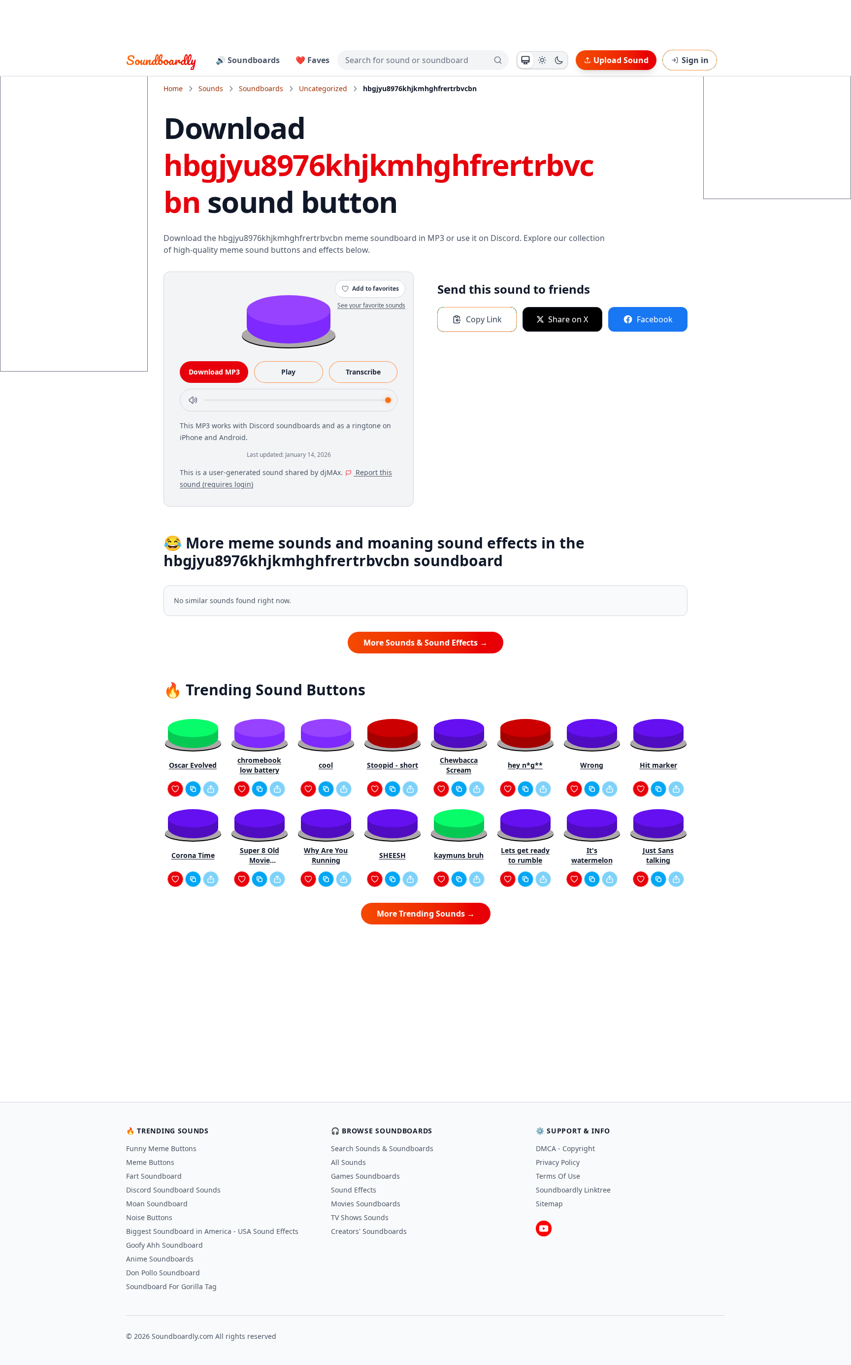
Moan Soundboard (157, 1203)
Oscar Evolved (193, 765)
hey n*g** (525, 765)
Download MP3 (214, 371)
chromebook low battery (259, 765)
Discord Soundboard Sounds (173, 1189)
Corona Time (193, 855)
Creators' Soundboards (369, 1231)
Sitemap (549, 1203)
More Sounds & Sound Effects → (425, 642)
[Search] (498, 60)
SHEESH (392, 855)
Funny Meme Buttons (161, 1148)
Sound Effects (353, 1189)
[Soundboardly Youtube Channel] (544, 1228)
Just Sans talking (658, 855)
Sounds (210, 88)
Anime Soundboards (160, 1258)
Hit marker (658, 765)
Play (288, 371)
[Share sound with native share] (211, 789)
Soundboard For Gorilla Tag (171, 1286)
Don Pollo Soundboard (163, 1272)
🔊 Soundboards (248, 60)
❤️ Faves (312, 60)
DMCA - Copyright (565, 1148)
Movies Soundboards (365, 1203)
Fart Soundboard (154, 1176)
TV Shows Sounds (360, 1217)
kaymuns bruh (459, 855)
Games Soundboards (365, 1176)
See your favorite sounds (371, 305)
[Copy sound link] (193, 789)
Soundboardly (161, 60)
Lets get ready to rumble (525, 855)
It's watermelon (592, 855)
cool (326, 765)
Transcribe (363, 371)
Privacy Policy (558, 1162)
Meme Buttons (150, 1162)
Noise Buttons (149, 1217)
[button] (288, 318)
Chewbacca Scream (459, 765)
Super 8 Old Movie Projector (259, 855)
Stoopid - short (392, 765)
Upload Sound (621, 60)
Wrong (591, 765)
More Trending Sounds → (426, 913)
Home (173, 88)
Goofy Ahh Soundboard (164, 1245)
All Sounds (348, 1162)
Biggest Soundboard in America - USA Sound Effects (212, 1231)
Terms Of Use (558, 1176)
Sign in (695, 60)
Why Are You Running (326, 855)
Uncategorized (323, 88)
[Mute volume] (193, 400)
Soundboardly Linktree (573, 1189)
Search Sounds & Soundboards (382, 1148)
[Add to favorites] (175, 789)
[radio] (525, 60)
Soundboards (261, 88)
